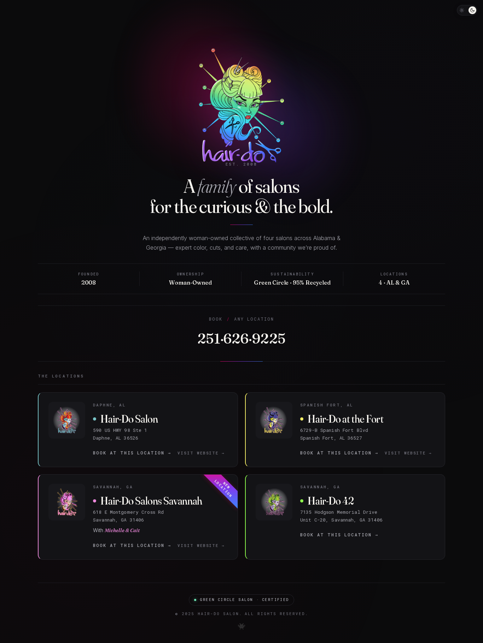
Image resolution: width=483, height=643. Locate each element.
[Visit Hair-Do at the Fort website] (345, 430)
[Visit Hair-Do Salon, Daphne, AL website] (138, 430)
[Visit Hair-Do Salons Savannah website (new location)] (138, 517)
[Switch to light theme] (467, 10)
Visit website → (201, 453)
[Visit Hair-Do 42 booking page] (345, 517)
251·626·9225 (241, 338)
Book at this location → (132, 453)
